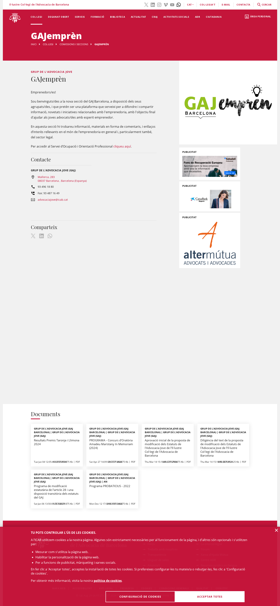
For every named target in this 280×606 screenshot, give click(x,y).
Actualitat (138, 16)
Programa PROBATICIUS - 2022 (109, 486)
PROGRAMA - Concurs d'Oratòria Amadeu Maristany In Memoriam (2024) (111, 444)
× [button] (276, 530)
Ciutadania (214, 16)
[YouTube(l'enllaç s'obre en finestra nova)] (172, 4)
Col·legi (36, 16)
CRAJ (155, 16)
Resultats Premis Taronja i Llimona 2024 (56, 442)
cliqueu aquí (122, 146)
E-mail (226, 4)
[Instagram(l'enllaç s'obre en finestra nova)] (159, 4)
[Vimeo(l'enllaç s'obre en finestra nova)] (166, 4)
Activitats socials (176, 16)
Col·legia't (207, 4)
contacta (243, 4)
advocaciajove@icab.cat (53, 199)
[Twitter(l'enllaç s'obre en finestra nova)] (146, 4)
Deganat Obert (58, 16)
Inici (34, 44)
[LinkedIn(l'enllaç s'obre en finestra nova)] (153, 4)
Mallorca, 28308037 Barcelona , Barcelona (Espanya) (62, 179)
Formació (97, 16)
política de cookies (108, 581)
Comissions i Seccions (74, 44)
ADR (197, 16)
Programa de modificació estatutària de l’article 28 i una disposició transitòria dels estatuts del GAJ (56, 491)
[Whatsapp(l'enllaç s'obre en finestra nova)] (179, 4)
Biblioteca (117, 16)
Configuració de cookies (140, 596)
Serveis (80, 16)
